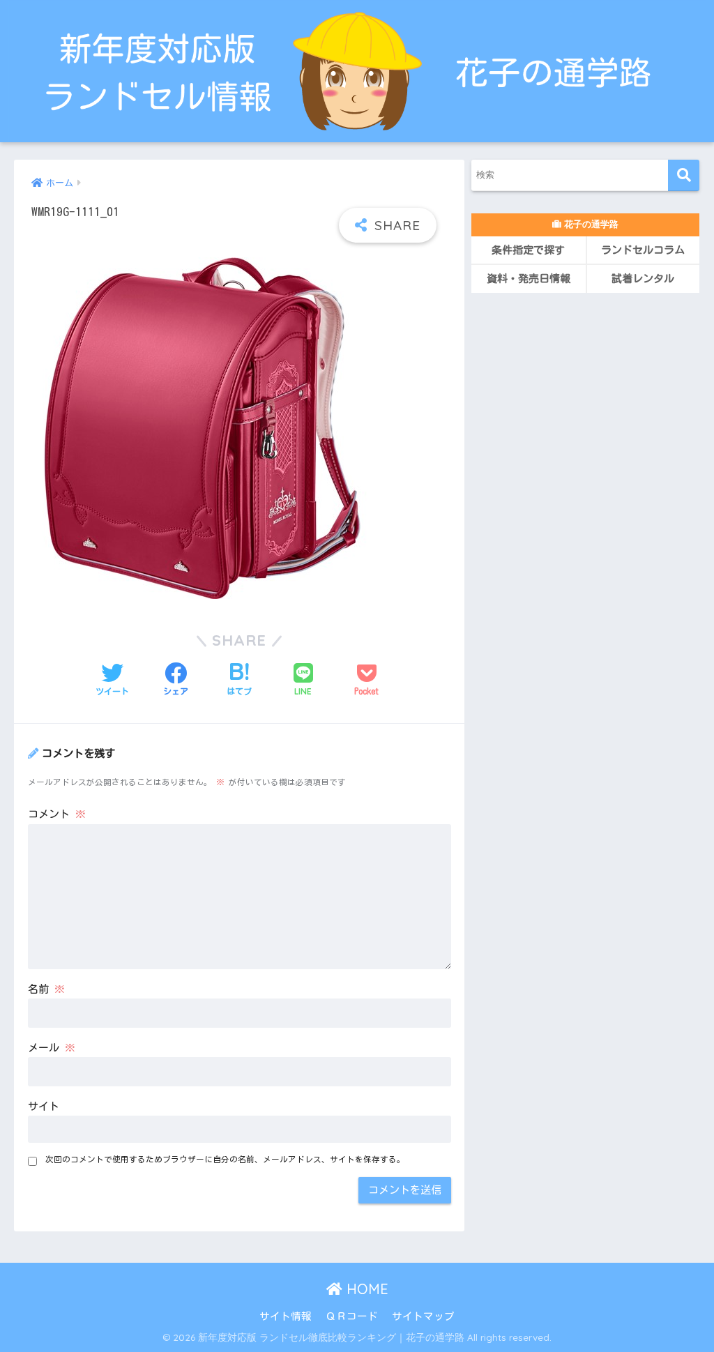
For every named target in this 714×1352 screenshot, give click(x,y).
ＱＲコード (352, 1316)
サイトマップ (423, 1316)
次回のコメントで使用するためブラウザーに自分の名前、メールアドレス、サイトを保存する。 (225, 1159)
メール (51, 1047)
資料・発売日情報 (528, 278)
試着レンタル (643, 278)
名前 (46, 989)
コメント (57, 814)
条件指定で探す (528, 250)
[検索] (683, 175)
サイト (43, 1106)
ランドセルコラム (643, 250)
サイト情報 (285, 1316)
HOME (365, 1289)
